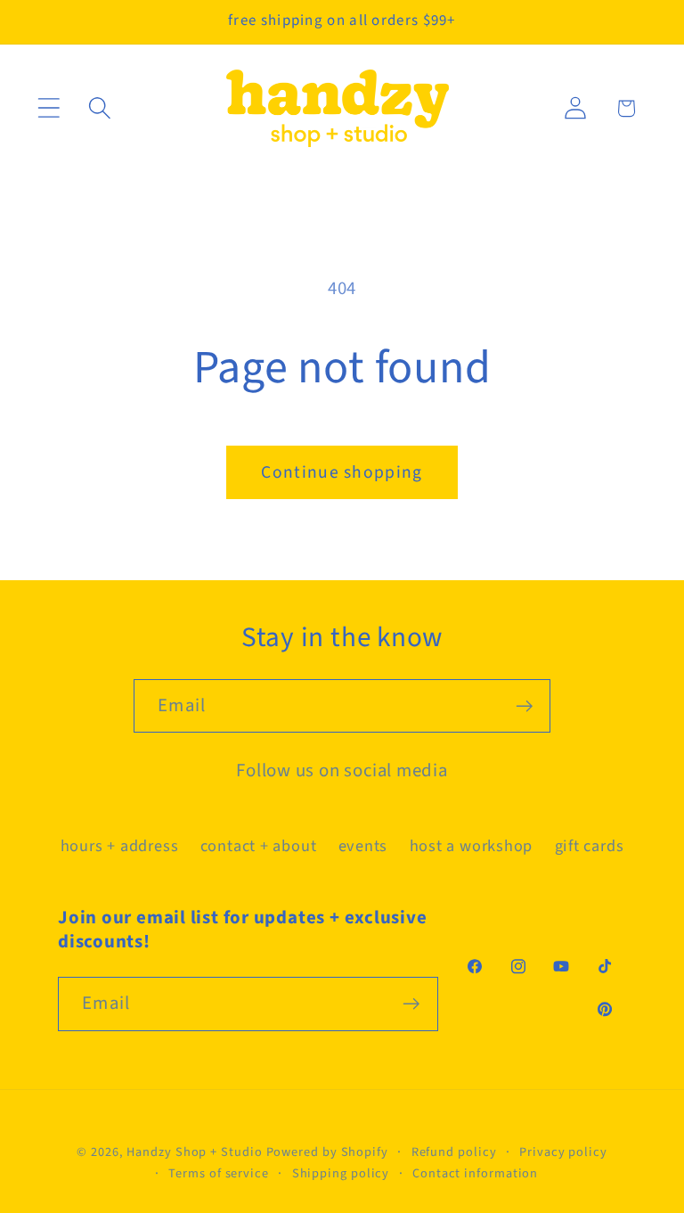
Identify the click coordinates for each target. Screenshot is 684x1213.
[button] (48, 108)
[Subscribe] (524, 706)
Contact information (475, 1173)
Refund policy (454, 1152)
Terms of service (218, 1173)
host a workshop (471, 845)
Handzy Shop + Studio (194, 1152)
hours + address (120, 845)
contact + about (258, 845)
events (363, 845)
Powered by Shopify (327, 1152)
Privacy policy (563, 1152)
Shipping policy (341, 1173)
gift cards (589, 845)
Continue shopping (341, 472)
